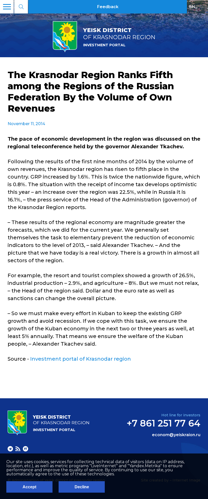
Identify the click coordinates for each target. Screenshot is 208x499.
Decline (82, 487)
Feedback (107, 6)
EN (192, 7)
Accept (29, 487)
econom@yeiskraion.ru (176, 435)
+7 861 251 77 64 (163, 423)
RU (203, 7)
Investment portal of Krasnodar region (80, 359)
